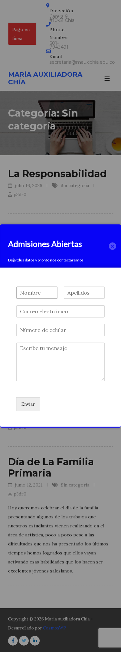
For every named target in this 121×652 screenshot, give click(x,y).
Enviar (28, 404)
